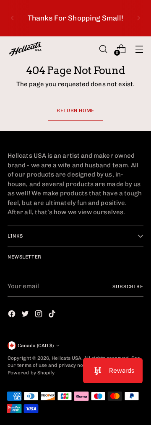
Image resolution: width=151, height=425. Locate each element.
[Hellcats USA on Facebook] (13, 315)
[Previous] (12, 18)
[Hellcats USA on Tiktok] (53, 315)
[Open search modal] (103, 48)
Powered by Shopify (31, 373)
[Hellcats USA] (31, 49)
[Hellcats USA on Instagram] (39, 315)
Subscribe (127, 286)
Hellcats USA (66, 358)
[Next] (138, 18)
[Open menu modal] (139, 48)
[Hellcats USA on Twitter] (26, 315)
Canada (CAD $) (36, 345)
